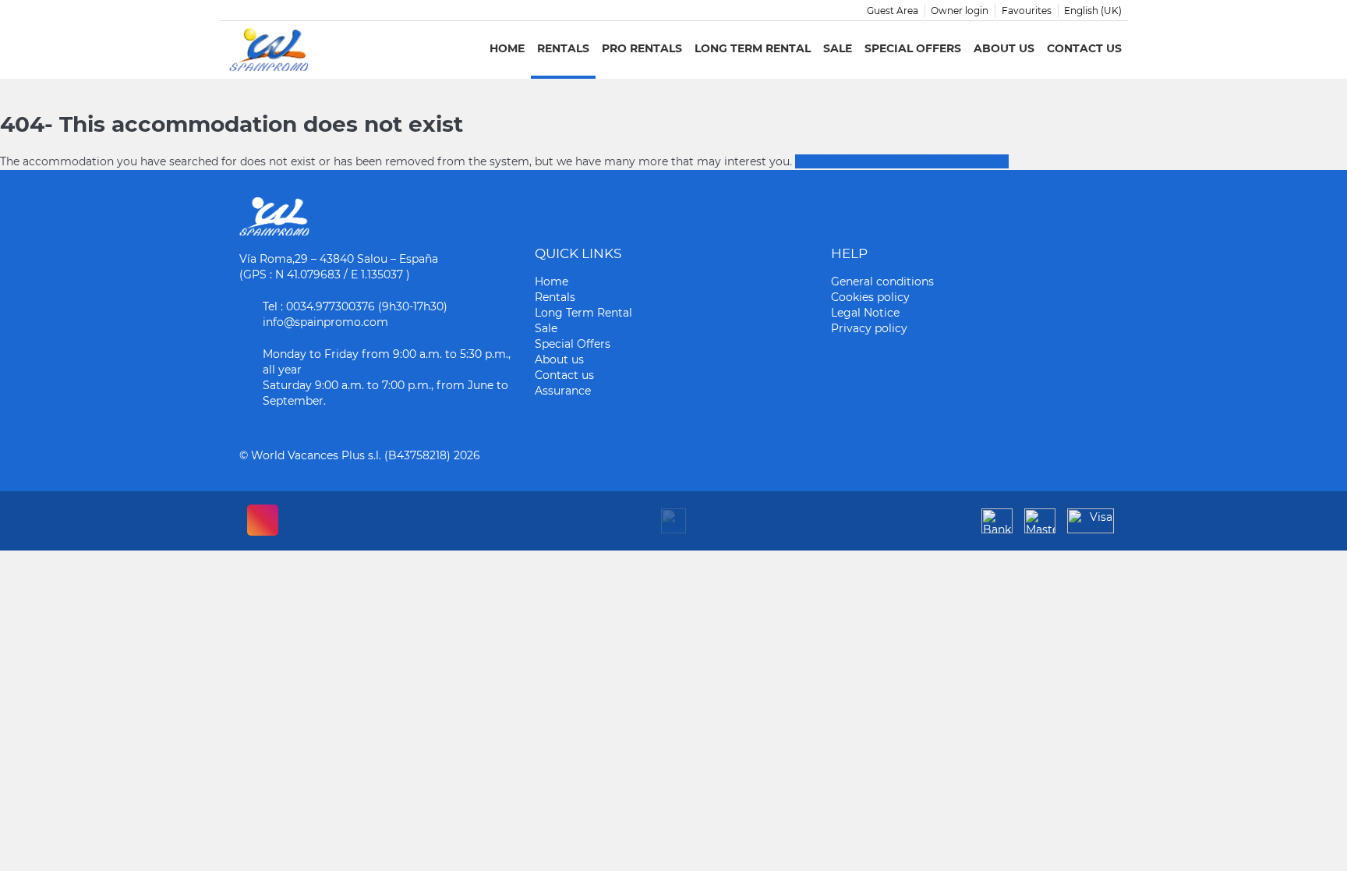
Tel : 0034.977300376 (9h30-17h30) (355, 306)
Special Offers (912, 48)
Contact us (1084, 48)
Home (507, 48)
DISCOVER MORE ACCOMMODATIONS (902, 161)
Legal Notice (865, 313)
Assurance (563, 391)
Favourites (1027, 10)
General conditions (882, 281)
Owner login (959, 10)
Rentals (563, 48)
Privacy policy (869, 328)
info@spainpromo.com (325, 322)
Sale (837, 48)
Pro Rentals (642, 48)
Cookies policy (870, 297)
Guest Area (892, 10)
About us (1004, 48)
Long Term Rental (753, 48)
